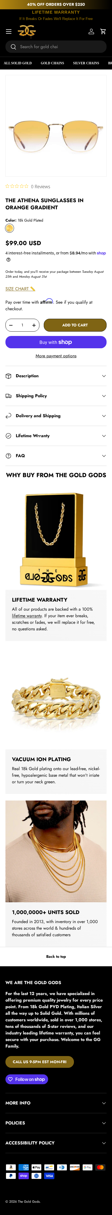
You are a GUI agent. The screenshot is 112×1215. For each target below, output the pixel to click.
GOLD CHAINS (52, 63)
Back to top (56, 956)
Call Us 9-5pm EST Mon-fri (40, 1062)
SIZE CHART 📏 (20, 289)
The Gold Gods (29, 1201)
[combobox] (56, 46)
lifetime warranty (27, 616)
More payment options (56, 356)
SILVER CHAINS (86, 63)
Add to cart (75, 325)
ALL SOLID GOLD (18, 63)
